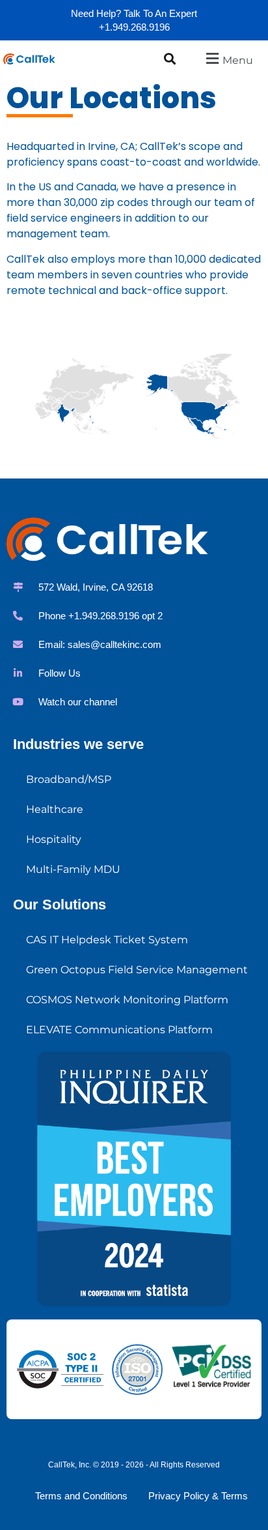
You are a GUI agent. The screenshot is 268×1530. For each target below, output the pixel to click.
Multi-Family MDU (73, 869)
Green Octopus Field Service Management (137, 970)
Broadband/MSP (68, 779)
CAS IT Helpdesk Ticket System (107, 940)
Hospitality (53, 839)
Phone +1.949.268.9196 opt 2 (100, 615)
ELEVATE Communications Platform (119, 1029)
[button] (169, 58)
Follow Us (59, 673)
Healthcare (54, 809)
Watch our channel (77, 701)
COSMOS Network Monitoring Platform (127, 999)
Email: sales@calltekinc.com (99, 644)
